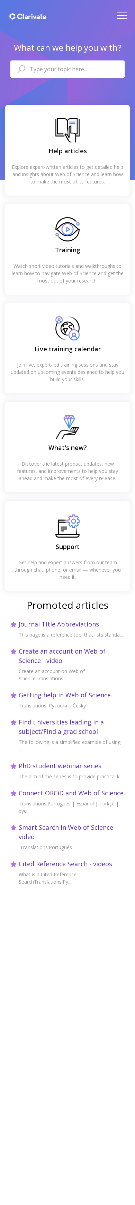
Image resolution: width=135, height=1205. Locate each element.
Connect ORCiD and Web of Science (71, 793)
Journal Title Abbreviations (59, 624)
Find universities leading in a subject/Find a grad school (61, 727)
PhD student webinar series (60, 766)
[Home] (28, 16)
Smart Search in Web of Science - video (68, 832)
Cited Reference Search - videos (65, 864)
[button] (122, 15)
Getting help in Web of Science (65, 695)
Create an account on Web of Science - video (62, 656)
